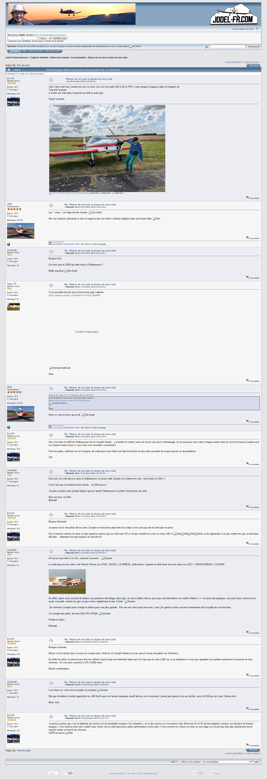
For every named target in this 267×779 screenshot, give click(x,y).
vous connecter (41, 35)
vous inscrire (59, 35)
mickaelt (12, 250)
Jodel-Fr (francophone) (16, 57)
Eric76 (10, 78)
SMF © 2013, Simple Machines (144, 773)
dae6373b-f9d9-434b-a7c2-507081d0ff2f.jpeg (70, 193)
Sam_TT (11, 284)
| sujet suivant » (252, 62)
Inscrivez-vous (53, 51)
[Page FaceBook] (8, 245)
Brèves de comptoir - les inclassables (68, 57)
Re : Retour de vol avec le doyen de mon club (90, 204)
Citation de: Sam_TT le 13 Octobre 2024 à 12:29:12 (71, 395)
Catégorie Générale (39, 57)
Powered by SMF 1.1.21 (120, 773)
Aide (24, 51)
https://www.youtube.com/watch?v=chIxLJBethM (74, 295)
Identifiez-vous (36, 51)
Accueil (15, 51)
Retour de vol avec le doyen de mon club (107, 57)
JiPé (9, 204)
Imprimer (253, 66)
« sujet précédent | (233, 62)
